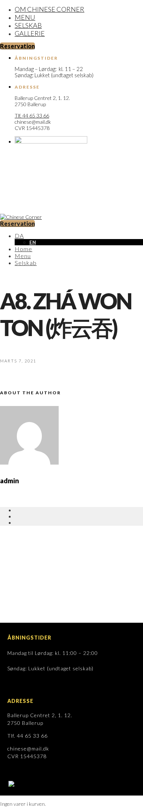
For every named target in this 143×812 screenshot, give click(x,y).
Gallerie (30, 33)
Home (23, 248)
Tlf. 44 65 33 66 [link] (32, 115)
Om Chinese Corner (49, 9)
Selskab (28, 25)
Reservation (17, 45)
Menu (25, 17)
